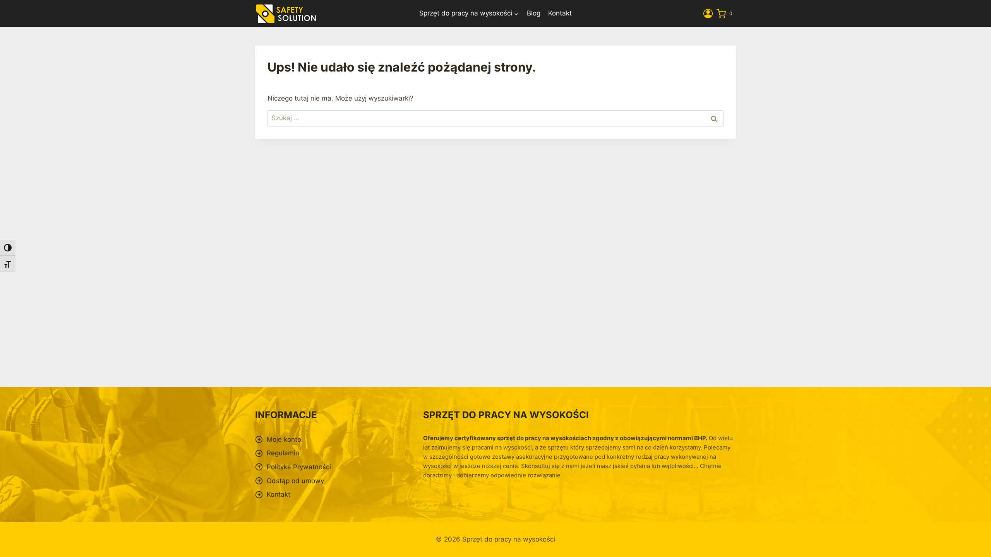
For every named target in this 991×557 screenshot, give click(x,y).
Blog (533, 13)
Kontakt (560, 13)
